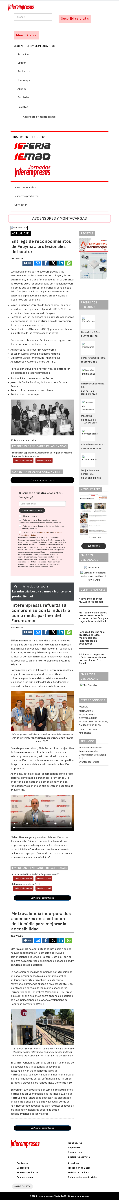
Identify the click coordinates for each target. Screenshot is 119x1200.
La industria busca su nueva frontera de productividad (41, 594)
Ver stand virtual (44, 460)
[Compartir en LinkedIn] (60, 263)
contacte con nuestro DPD (49, 559)
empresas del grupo (37, 552)
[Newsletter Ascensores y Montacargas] (93, 514)
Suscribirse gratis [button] (75, 18)
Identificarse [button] (26, 35)
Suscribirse (94, 546)
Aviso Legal (44, 532)
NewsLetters (75, 1152)
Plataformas (89, 336)
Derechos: (28, 555)
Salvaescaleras (91, 448)
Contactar (20, 204)
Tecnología (24, 80)
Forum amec (20, 640)
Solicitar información (23, 460)
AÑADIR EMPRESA (22, 1186)
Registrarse (74, 1147)
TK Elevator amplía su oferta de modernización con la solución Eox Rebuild (93, 659)
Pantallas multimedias (89, 392)
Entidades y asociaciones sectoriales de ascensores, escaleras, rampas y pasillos (93, 718)
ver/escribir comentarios (42, 898)
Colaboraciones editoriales (82, 1177)
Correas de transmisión (89, 421)
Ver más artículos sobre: (31, 586)
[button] (41, 107)
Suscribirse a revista (79, 1157)
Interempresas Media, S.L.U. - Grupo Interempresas (64, 1196)
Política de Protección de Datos (41, 567)
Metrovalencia (19, 949)
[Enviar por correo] (37, 263)
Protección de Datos (79, 1167)
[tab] (59, 106)
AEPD (54, 564)
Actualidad (24, 54)
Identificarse (75, 1143)
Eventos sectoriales (89, 762)
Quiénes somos (25, 1177)
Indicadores (89, 362)
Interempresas (23, 752)
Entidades (23, 97)
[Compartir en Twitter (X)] (53, 263)
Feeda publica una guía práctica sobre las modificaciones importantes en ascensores (92, 638)
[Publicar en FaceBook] (45, 263)
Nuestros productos (26, 196)
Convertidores (91, 478)
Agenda (22, 88)
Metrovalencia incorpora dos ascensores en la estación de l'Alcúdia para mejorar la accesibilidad (93, 617)
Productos (24, 71)
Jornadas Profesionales (90, 747)
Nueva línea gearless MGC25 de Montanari (91, 600)
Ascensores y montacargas (34, 46)
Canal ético (23, 1167)
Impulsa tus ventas (88, 751)
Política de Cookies (78, 1172)
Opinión (22, 62)
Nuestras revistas (25, 187)
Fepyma (18, 283)
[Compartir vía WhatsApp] (68, 263)
